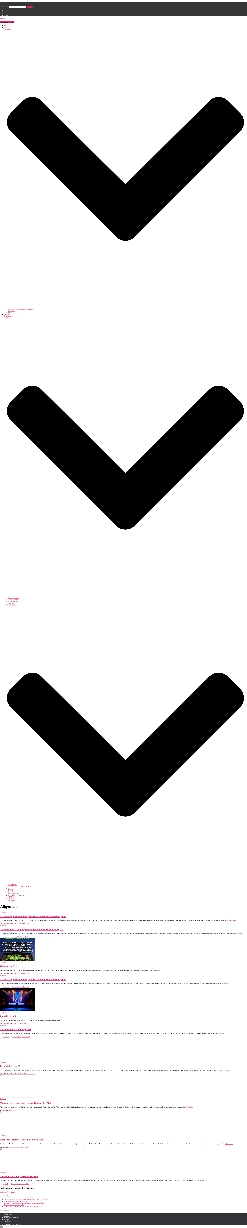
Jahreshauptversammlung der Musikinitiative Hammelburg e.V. (31, 929)
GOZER (10, 888)
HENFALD (11, 892)
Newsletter (7, 1221)
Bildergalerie (8, 314)
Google (6, 15)
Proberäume (11, 311)
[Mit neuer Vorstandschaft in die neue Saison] (17, 1134)
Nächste (12, 1192)
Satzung (10, 603)
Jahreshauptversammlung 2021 (15, 1029)
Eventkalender (8, 316)
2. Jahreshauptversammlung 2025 (14, 1205)
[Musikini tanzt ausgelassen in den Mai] (17, 1170)
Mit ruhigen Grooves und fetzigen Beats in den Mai (25, 1103)
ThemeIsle (18, 1224)
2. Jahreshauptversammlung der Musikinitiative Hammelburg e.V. (33, 916)
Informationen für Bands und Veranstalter (20, 309)
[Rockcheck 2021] (17, 1010)
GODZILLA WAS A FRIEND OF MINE (20, 886)
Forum (6, 27)
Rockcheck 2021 (8, 1016)
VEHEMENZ (12, 900)
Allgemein (3, 912)
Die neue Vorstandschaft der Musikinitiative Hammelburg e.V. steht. (24, 1203)
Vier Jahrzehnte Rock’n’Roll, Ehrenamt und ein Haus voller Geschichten (26, 1199)
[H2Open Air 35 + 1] (17, 960)
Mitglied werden (13, 601)
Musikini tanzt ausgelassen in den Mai (19, 1176)
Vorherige (3, 1192)
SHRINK (11, 897)
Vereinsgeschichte (13, 598)
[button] (125, 307)
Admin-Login (8, 1214)
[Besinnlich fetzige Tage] (17, 1060)
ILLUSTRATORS (13, 893)
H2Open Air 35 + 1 (9, 966)
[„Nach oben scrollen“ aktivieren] (1, 1226)
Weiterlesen (232, 920)
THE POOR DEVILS (14, 899)
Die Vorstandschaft (13, 599)
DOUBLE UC (12, 885)
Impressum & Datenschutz (12, 1217)
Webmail (6, 1216)
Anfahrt (10, 312)
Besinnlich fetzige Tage (11, 1066)
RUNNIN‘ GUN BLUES (16, 895)
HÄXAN (11, 890)
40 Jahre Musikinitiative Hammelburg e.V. (17, 1201)
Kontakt (6, 1219)
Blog (5, 25)
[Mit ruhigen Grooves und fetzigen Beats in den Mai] (17, 1097)
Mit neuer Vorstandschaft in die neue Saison (22, 1139)
